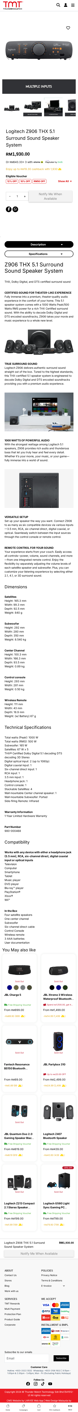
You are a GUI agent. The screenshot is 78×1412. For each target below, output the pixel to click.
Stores (8, 1280)
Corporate (10, 1324)
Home (8, 1410)
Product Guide (12, 1319)
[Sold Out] (19, 969)
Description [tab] (38, 244)
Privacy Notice (49, 1275)
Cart (39, 1410)
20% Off (68, 1168)
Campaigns (23, 1410)
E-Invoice (46, 1285)
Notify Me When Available (50, 196)
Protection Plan (13, 1314)
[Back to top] (7, 1370)
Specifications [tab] (38, 253)
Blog (7, 1285)
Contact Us (10, 1275)
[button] (64, 1286)
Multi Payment (12, 1308)
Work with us (11, 1291)
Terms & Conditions (51, 1280)
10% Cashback (54, 1410)
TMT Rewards (12, 1303)
